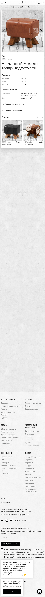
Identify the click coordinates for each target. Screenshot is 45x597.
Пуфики (14, 7)
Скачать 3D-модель (13, 110)
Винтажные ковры (33, 477)
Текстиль (29, 480)
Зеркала (28, 460)
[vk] (11, 520)
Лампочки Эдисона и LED (10, 470)
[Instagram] (6, 520)
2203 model (6, 143)
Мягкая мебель (8, 399)
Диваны (4, 403)
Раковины (29, 469)
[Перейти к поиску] (7, 3)
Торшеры (5, 463)
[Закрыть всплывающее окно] (29, 562)
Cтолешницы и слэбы (10, 438)
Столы (4, 425)
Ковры (28, 474)
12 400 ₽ (40, 142)
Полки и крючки (32, 446)
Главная (4, 7)
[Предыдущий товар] (37, 117)
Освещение (6, 453)
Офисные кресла (8, 412)
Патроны (5, 474)
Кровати (4, 415)
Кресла (4, 409)
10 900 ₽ (18, 142)
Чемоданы (29, 483)
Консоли (29, 440)
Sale (3, 499)
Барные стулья (31, 409)
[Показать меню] (2, 3)
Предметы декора (33, 457)
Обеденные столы (8, 429)
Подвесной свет (8, 457)
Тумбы (28, 443)
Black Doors (21, 520)
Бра (2, 460)
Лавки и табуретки (33, 403)
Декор (28, 453)
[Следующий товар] (42, 117)
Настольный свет (8, 466)
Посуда (28, 466)
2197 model (28, 143)
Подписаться (10, 544)
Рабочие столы (7, 432)
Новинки (5, 502)
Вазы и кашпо (31, 486)
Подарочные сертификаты (31, 490)
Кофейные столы (8, 435)
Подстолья (5, 444)
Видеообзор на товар (14, 104)
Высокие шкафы (32, 431)
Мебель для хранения (31, 426)
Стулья (28, 399)
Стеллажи (29, 434)
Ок (12, 591)
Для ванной (30, 472)
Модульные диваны (9, 406)
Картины (29, 463)
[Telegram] (2, 520)
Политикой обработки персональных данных (24, 557)
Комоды (28, 437)
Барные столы (7, 441)
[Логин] (43, 3)
